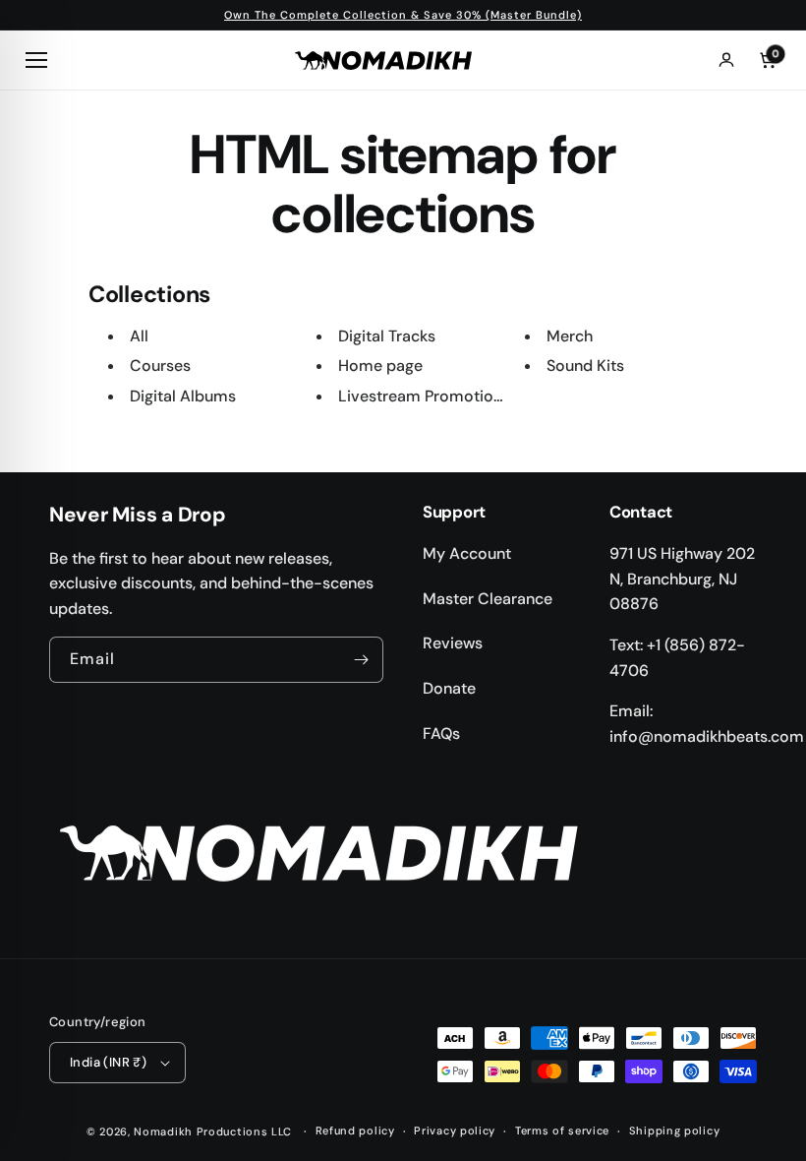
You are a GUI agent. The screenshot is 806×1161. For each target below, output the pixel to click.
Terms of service (562, 1130)
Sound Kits (585, 365)
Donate (449, 688)
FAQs (441, 733)
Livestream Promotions (424, 396)
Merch (570, 336)
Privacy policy (454, 1130)
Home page (380, 365)
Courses (160, 365)
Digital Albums (183, 396)
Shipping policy (674, 1130)
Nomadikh (163, 1131)
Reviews (453, 643)
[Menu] (39, 60)
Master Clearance (487, 598)
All (139, 336)
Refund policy (355, 1130)
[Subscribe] (360, 660)
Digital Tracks (386, 336)
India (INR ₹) (108, 1062)
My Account (467, 553)
